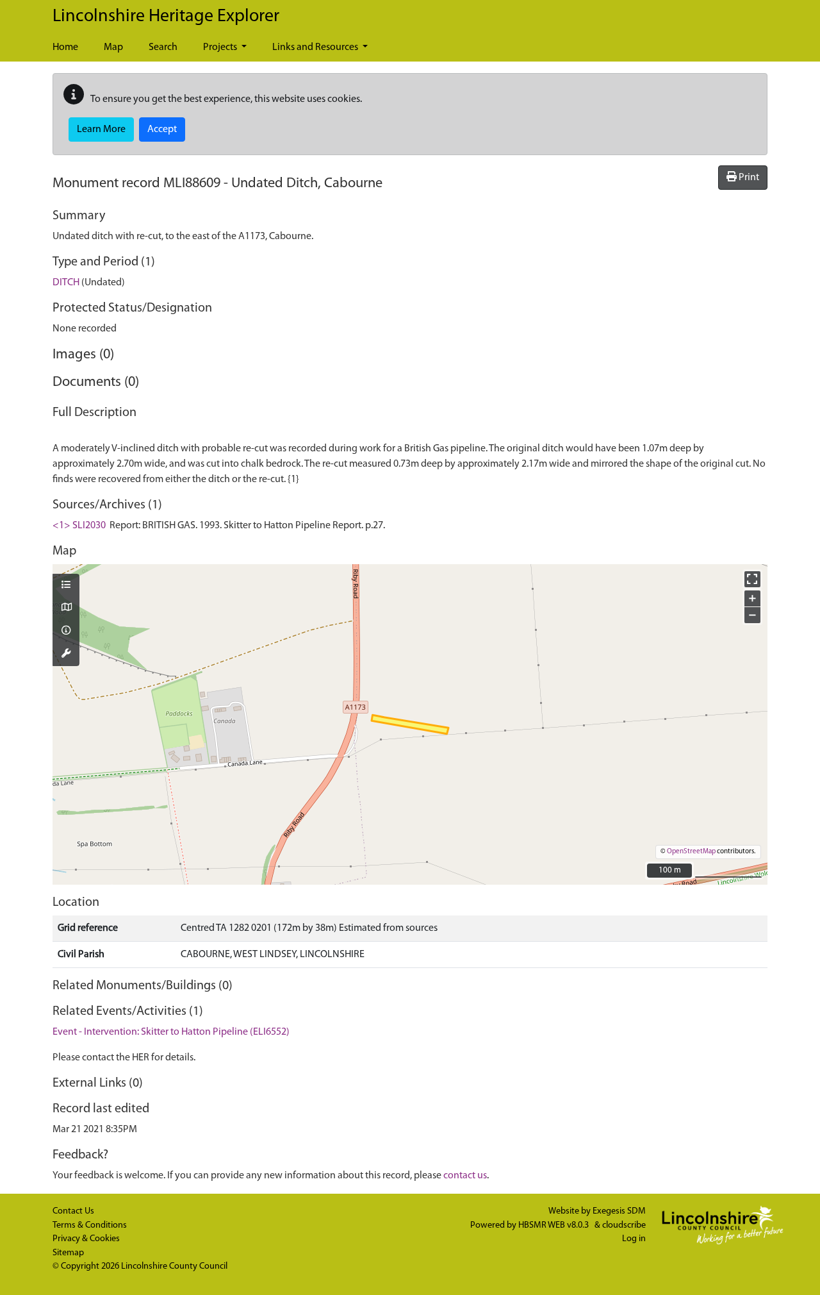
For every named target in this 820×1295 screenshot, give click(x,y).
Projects (221, 47)
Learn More (101, 129)
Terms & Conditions (90, 1225)
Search (163, 47)
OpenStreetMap (691, 851)
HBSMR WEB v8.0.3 (554, 1225)
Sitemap (68, 1253)
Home (65, 47)
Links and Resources (316, 47)
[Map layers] (66, 585)
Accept (162, 129)
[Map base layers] (66, 608)
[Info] (66, 631)
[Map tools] (66, 654)
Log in (634, 1239)
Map (113, 47)
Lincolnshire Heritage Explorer (166, 17)
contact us (465, 1176)
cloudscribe (624, 1225)
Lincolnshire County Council (174, 1266)
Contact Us (73, 1211)
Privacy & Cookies (86, 1239)
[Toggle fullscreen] (752, 579)
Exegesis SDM (619, 1211)
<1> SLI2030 (79, 526)
